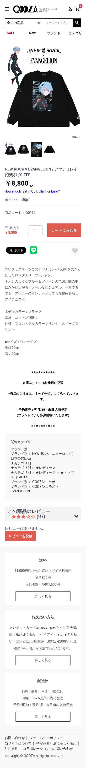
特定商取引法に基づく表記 (56, 743)
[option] (43, 92)
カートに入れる (64, 230)
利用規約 (11, 749)
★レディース (46, 468)
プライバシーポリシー (46, 738)
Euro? (55, 191)
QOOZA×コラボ (43, 482)
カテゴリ (75, 33)
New (32, 33)
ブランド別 (19, 449)
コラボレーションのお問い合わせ (48, 749)
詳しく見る (43, 596)
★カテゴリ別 (21, 463)
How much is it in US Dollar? (26, 191)
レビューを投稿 (20, 536)
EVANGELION (20, 491)
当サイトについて (18, 743)
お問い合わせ (15, 738)
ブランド (53, 33)
